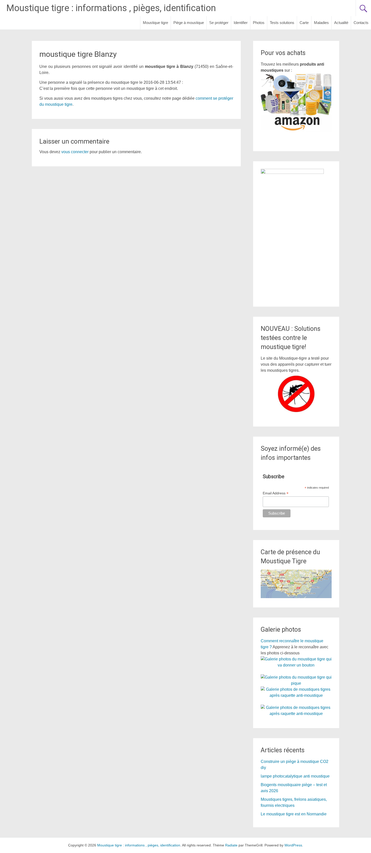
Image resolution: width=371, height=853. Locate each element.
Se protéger (218, 22)
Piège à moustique (188, 22)
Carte (304, 22)
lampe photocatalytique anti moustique (295, 776)
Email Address (275, 493)
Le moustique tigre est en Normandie (294, 814)
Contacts (361, 22)
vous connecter (75, 152)
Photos (258, 22)
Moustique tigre (155, 22)
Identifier (241, 22)
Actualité (341, 22)
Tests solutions (282, 22)
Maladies (321, 22)
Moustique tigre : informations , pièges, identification (111, 8)
